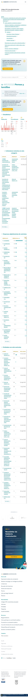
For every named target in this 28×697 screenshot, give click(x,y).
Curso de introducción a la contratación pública (12, 624)
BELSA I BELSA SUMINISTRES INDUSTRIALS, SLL (7, 270)
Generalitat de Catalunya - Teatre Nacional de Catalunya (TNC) (7, 419)
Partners (3, 595)
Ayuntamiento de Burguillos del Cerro (7, 426)
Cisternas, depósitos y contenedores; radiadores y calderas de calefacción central (15, 25)
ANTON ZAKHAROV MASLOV (6, 337)
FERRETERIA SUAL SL (7, 252)
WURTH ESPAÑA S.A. (7, 248)
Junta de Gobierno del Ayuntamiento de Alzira (7, 370)
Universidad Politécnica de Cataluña (7, 492)
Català (14, 658)
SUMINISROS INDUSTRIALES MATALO (7, 293)
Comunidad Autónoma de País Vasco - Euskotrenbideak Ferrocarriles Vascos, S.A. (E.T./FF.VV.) (7, 461)
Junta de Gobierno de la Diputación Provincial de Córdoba (7, 442)
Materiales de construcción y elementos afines (15, 43)
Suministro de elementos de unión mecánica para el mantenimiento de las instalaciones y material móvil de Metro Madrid (6, 184)
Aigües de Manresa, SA (6, 354)
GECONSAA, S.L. (6, 320)
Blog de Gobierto (5, 617)
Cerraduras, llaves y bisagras (13, 34)
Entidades (3, 606)
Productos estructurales (10, 50)
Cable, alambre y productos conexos (13, 23)
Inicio (2, 16)
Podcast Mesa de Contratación (8, 627)
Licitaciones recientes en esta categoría (15, 152)
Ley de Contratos (5, 611)
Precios (3, 591)
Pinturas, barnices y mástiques (11, 48)
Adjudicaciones (16, 238)
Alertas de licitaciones (6, 588)
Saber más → (22, 93)
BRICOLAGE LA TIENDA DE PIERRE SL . (7, 276)
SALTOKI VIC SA (7, 257)
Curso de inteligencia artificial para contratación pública (13, 695)
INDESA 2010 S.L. (7, 497)
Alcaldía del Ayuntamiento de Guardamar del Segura (7, 396)
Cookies (3, 651)
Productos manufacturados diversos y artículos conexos (15, 53)
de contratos (15, 234)
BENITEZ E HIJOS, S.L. (6, 316)
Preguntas (3, 609)
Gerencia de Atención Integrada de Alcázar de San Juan (7, 403)
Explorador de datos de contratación (9, 579)
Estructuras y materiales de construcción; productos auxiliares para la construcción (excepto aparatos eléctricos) (14, 19)
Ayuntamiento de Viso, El (7, 469)
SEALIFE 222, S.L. (7, 302)
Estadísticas (7, 114)
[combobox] (12, 77)
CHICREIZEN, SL (7, 244)
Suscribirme (14, 556)
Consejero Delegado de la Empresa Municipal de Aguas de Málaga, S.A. (7, 361)
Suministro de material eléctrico (6, 161)
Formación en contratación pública (9, 622)
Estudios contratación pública (8, 629)
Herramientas (9, 38)
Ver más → (7, 341)
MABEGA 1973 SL (7, 288)
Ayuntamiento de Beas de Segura (15, 160)
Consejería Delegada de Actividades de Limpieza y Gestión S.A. (7, 485)
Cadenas (8, 32)
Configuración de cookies (7, 654)
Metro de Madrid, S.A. (14, 179)
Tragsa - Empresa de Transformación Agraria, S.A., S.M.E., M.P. (15, 167)
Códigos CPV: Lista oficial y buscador (10, 9)
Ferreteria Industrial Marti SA (7, 307)
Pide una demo (4, 635)
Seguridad (3, 643)
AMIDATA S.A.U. (6, 312)
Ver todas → (5, 227)
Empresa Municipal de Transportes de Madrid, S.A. (7, 377)
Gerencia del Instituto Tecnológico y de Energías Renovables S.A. (7, 451)
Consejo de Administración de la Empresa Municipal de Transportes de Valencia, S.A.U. (7, 476)
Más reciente (26, 238)
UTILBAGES (6, 240)
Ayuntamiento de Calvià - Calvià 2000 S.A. (15, 194)
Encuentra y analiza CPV (6, 11)
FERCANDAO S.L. (6, 298)
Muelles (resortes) (10, 40)
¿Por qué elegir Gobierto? (7, 593)
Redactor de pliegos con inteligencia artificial (11, 581)
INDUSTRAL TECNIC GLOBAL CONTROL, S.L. (7, 282)
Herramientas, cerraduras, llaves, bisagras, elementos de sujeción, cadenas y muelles (14, 29)
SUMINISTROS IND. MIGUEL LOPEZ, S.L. (7, 331)
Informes (3, 604)
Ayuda (2, 640)
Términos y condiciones (6, 646)
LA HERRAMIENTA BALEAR (7, 325)
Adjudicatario (5, 238)
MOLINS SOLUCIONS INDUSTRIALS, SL (7, 263)
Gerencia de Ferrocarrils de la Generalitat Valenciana (7, 389)
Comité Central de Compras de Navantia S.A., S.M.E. (7, 411)
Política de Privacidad (6, 649)
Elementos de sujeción (11, 36)
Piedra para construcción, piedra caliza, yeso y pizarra (15, 45)
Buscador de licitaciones (7, 586)
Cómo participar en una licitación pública (10, 620)
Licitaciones (4, 583)
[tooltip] (2, 84)
